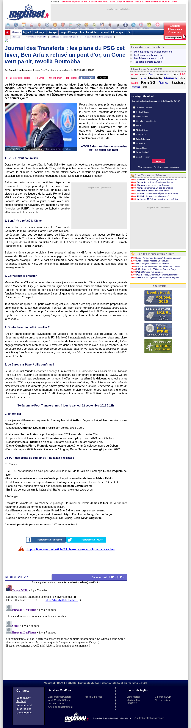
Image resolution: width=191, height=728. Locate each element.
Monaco (170, 78)
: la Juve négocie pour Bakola (152, 182)
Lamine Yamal (142, 116)
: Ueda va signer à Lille (150, 191)
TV (128, 32)
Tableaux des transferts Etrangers (97, 37)
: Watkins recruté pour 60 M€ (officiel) (154, 193)
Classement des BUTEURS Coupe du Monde (111, 2)
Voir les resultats (145, 167)
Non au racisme (163, 700)
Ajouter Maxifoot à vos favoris (149, 718)
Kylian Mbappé (142, 112)
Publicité (21, 701)
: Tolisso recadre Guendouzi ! (150, 261)
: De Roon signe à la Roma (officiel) (154, 179)
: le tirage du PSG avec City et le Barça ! (154, 269)
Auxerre (143, 74)
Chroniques (117, 32)
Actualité (16, 37)
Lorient (134, 78)
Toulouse (135, 86)
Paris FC (134, 83)
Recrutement (24, 705)
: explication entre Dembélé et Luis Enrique (155, 266)
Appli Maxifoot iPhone (59, 700)
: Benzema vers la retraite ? (150, 196)
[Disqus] (66, 630)
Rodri (138, 125)
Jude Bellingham (143, 139)
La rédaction (23, 697)
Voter (158, 161)
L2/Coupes (39, 32)
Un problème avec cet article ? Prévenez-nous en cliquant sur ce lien (70, 549)
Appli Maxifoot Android (59, 697)
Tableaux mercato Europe (148, 61)
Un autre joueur (143, 157)
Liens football (24, 712)
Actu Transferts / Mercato (151, 175)
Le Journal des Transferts (148, 55)
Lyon (142, 78)
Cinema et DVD (163, 697)
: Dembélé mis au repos (147, 272)
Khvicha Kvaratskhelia (146, 121)
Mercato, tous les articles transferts (153, 51)
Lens (175, 74)
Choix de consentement (60, 707)
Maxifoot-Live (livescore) (133, 701)
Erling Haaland (142, 152)
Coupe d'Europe (69, 32)
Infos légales (23, 708)
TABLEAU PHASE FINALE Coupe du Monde (156, 2)
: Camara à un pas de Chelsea (152, 188)
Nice (182, 78)
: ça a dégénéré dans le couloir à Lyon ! (155, 277)
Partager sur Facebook (49, 539)
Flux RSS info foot (93, 697)
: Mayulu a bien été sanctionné (150, 263)
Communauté (107, 577)
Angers (134, 74)
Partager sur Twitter (92, 539)
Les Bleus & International (94, 32)
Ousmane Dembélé (144, 107)
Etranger (52, 32)
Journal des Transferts (36, 37)
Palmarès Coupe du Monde (74, 2)
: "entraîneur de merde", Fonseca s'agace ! (156, 258)
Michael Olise (142, 130)
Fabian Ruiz (141, 143)
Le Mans (167, 74)
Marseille (155, 78)
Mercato (16, 32)
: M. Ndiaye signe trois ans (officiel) (154, 199)
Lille (182, 74)
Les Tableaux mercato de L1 (149, 58)
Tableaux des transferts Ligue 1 (64, 37)
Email (41, 78)
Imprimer (57, 78)
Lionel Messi (141, 148)
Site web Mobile (56, 703)
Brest (151, 74)
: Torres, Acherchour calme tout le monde (155, 275)
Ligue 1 (27, 32)
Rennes (163, 82)
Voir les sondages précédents (166, 167)
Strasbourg (178, 82)
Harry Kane (141, 134)
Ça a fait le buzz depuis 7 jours (155, 253)
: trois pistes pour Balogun (150, 185)
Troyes (144, 87)
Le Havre (159, 74)
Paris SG (148, 82)
